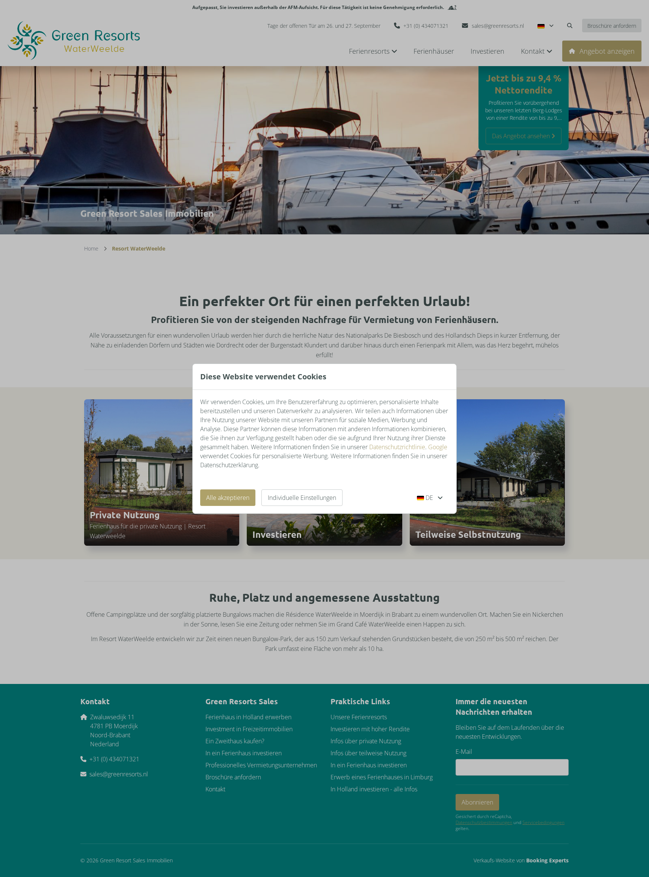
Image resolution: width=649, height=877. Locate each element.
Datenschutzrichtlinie (397, 447)
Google (437, 447)
